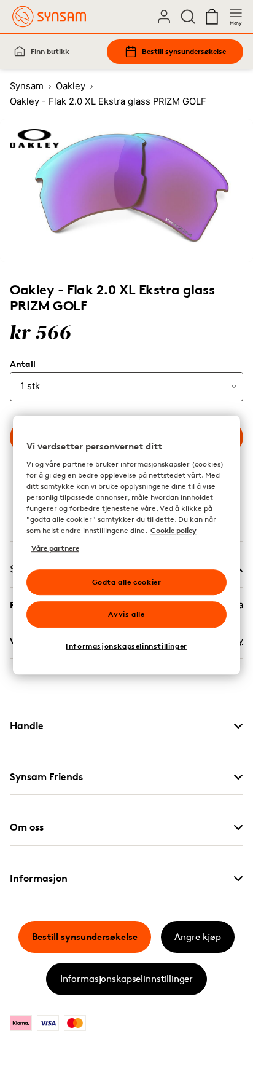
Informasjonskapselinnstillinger (126, 978)
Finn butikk (50, 51)
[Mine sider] (164, 16)
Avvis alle (126, 614)
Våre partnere (55, 548)
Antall (22, 364)
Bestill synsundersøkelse (184, 51)
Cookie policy (173, 530)
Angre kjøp (197, 936)
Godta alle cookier (127, 581)
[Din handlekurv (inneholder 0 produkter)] (212, 16)
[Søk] (188, 16)
